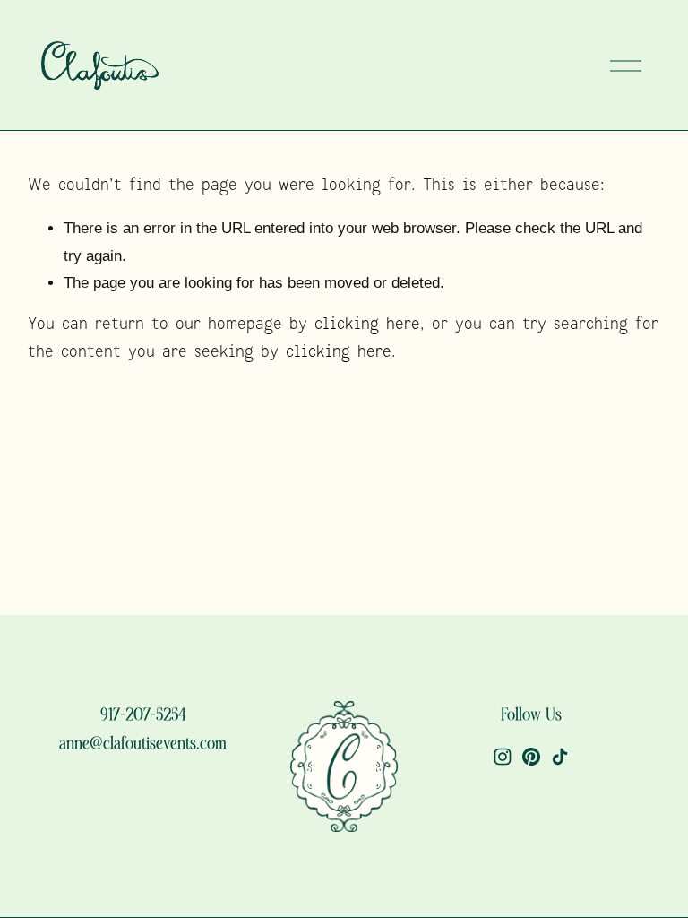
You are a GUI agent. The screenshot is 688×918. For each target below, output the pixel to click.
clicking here (367, 325)
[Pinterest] (531, 757)
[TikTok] (560, 757)
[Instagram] (503, 757)
